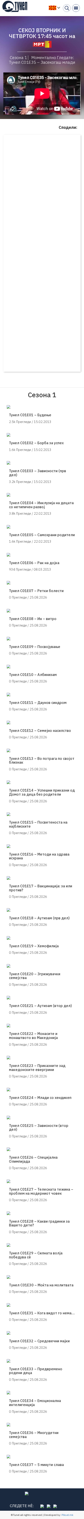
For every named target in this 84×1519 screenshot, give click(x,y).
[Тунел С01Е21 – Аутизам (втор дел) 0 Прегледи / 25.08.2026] (42, 997)
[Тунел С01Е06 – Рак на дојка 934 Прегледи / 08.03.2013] (42, 555)
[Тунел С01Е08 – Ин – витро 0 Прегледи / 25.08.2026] (42, 610)
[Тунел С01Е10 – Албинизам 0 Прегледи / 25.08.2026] (42, 666)
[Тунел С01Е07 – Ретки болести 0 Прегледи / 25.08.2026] (42, 582)
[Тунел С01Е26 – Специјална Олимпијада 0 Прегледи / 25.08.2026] (42, 1149)
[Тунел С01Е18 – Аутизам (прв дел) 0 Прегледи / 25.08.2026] (42, 910)
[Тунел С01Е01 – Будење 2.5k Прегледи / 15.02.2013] (42, 407)
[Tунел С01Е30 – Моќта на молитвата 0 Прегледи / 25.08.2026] (42, 1277)
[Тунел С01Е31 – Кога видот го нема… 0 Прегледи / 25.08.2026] (42, 1305)
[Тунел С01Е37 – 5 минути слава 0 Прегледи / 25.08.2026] (42, 1456)
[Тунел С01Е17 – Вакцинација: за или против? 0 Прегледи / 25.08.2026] (42, 878)
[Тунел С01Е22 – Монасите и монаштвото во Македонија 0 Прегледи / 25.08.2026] (42, 1025)
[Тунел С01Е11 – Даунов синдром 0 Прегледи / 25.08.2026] (42, 694)
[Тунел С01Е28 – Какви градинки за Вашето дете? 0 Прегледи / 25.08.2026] (42, 1213)
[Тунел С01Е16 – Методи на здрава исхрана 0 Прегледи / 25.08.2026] (42, 846)
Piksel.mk (67, 1515)
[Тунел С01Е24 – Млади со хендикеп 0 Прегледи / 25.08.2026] (42, 1089)
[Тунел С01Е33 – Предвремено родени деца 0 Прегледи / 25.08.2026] (42, 1361)
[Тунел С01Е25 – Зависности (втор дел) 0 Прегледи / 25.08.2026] (42, 1117)
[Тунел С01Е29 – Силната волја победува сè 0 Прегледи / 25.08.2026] (42, 1245)
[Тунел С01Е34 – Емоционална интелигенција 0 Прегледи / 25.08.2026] (42, 1392)
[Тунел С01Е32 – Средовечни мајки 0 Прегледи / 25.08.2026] (42, 1333)
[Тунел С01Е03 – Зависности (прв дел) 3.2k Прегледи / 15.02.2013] (42, 463)
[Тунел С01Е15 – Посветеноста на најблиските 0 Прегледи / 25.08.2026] (42, 814)
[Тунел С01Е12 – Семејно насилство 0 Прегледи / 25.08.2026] (42, 722)
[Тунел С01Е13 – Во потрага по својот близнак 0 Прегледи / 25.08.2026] (42, 750)
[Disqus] (42, 195)
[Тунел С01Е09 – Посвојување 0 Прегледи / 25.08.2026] (42, 638)
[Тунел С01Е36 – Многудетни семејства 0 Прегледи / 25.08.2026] (42, 1424)
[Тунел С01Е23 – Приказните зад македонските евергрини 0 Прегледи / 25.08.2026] (42, 1057)
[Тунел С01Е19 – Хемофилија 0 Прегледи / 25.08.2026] (42, 938)
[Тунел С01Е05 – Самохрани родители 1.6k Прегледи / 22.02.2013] (42, 527)
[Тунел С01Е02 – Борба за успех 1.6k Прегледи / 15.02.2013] (42, 435)
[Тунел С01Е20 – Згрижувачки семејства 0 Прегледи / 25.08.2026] (42, 966)
